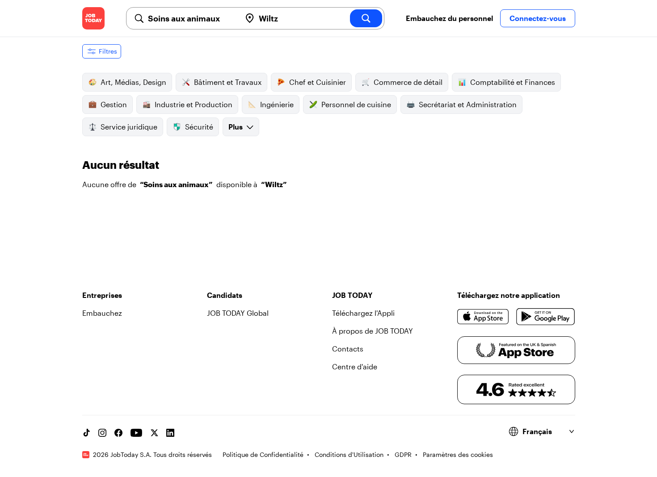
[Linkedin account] (170, 433)
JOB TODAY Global (238, 313)
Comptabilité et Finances (512, 82)
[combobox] (191, 18)
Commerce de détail (408, 82)
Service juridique (129, 126)
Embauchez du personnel (449, 18)
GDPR (403, 454)
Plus (235, 126)
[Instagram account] (102, 433)
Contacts (347, 348)
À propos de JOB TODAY (372, 330)
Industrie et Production (193, 104)
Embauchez (102, 313)
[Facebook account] (118, 433)
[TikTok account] (86, 433)
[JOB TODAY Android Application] (545, 317)
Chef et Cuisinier (317, 82)
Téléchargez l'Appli (363, 313)
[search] (366, 18)
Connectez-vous (538, 18)
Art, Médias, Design (133, 82)
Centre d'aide (354, 366)
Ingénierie (277, 104)
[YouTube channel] (136, 433)
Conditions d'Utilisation (349, 454)
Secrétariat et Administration (468, 104)
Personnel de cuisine (356, 104)
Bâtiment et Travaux (227, 82)
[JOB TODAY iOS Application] (483, 317)
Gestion (114, 104)
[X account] (154, 433)
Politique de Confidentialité (263, 454)
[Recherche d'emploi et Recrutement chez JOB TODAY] (93, 18)
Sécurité (199, 126)
